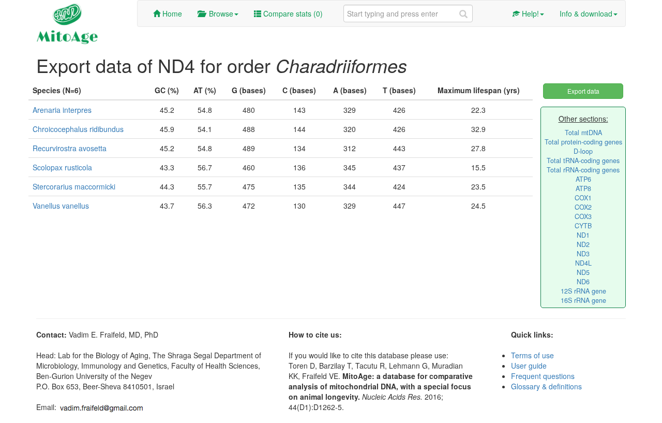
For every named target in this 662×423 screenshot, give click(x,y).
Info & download (586, 13)
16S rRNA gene (583, 300)
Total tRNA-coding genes (583, 160)
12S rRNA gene (583, 291)
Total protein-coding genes (583, 142)
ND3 (583, 253)
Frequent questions (543, 376)
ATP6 (583, 179)
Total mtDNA (583, 132)
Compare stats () (292, 13)
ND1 (583, 235)
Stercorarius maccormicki (74, 186)
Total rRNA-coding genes (583, 169)
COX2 (583, 207)
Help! (529, 13)
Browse (219, 13)
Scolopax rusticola (62, 167)
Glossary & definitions (546, 386)
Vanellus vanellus (61, 205)
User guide (529, 365)
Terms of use (532, 355)
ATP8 (583, 188)
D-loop (583, 151)
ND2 (583, 244)
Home (171, 13)
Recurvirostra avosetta (70, 148)
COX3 (583, 216)
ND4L (583, 263)
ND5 (583, 272)
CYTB (583, 225)
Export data (583, 90)
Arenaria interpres (62, 110)
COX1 (583, 197)
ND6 (583, 281)
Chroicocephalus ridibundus (78, 129)
